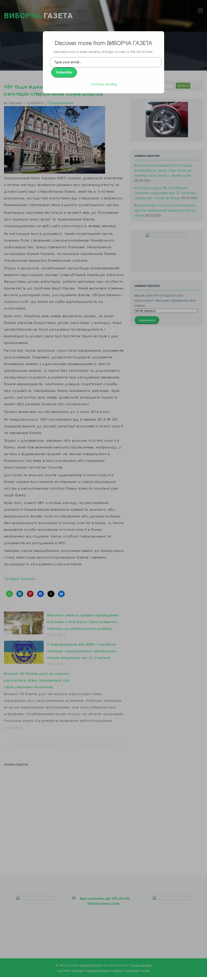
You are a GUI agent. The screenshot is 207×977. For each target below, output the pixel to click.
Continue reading (103, 84)
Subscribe (64, 72)
